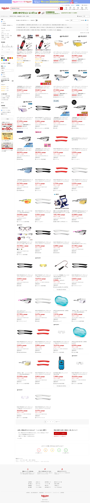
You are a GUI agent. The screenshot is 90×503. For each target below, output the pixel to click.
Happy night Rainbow (22, 352)
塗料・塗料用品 (32, 460)
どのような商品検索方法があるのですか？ (27, 434)
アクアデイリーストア (77, 285)
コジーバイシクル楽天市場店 (23, 221)
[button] (85, 5)
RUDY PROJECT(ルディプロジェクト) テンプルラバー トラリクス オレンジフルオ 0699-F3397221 (61, 150)
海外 (5, 66)
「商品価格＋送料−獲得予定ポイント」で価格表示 (24, 20)
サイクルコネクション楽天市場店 (42, 128)
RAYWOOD (20, 65)
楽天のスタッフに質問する (60, 433)
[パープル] (6, 60)
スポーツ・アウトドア (20, 461)
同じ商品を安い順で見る (61, 289)
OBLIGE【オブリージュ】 (60, 62)
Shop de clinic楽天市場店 (59, 383)
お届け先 (2, 68)
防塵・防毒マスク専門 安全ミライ (61, 221)
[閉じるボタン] (87, 25)
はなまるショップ (58, 321)
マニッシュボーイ (76, 159)
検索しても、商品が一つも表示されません (27, 436)
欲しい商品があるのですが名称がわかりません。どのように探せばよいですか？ (34, 432)
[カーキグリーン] (8, 58)
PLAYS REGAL (39, 97)
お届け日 (2, 72)
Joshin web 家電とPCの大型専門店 (61, 287)
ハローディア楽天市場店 (41, 159)
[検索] (61, 8)
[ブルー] (4, 60)
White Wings (20, 159)
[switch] (12, 80)
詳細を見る (59, 29)
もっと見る (20, 438)
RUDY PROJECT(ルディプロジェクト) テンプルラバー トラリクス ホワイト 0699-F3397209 (80, 181)
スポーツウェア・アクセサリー (32, 461)
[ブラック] (2, 58)
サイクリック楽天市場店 (41, 285)
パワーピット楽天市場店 (22, 254)
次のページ (58, 421)
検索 (8, 52)
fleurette (74, 252)
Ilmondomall (38, 252)
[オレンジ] (12, 58)
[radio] (1, 21)
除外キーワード (4, 114)
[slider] (1, 47)
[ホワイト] (6, 58)
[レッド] (10, 58)
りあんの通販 (75, 352)
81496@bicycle (21, 190)
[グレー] (4, 58)
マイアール (57, 159)
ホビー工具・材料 (23, 460)
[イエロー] (2, 60)
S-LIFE (19, 97)
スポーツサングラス (45, 461)
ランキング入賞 (21, 62)
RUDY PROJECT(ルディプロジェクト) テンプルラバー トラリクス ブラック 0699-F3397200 (80, 150)
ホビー (17, 460)
